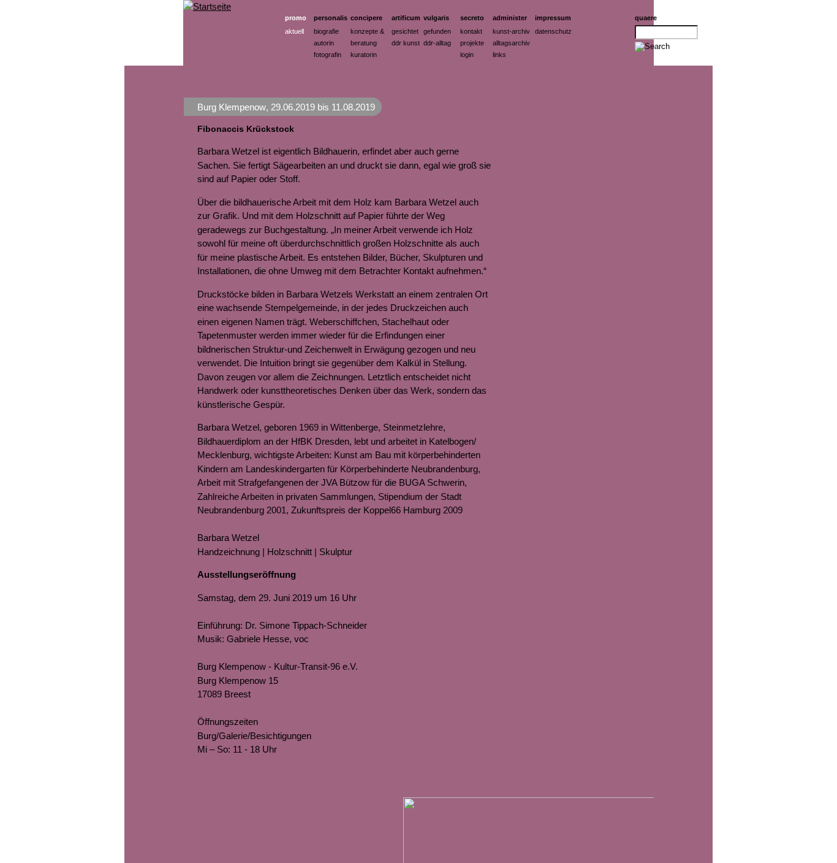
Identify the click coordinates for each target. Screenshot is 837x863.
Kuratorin (363, 54)
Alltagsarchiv (511, 43)
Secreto (472, 17)
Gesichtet (405, 31)
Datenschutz (553, 31)
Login (467, 54)
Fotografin (327, 54)
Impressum (553, 17)
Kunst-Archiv (511, 31)
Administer (510, 17)
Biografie (326, 31)
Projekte (472, 43)
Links (499, 54)
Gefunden (437, 31)
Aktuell (294, 31)
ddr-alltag (437, 43)
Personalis (330, 17)
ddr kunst (406, 43)
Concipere (366, 17)
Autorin (324, 43)
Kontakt (471, 31)
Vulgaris (436, 17)
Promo (295, 17)
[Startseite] (207, 6)
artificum (406, 17)
